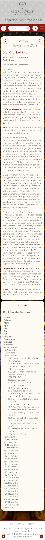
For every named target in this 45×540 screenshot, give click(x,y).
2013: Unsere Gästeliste (19, 404)
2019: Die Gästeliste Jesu (19, 382)
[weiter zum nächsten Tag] (39, 41)
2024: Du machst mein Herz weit (23, 363)
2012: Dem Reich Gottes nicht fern (24, 407)
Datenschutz (29, 524)
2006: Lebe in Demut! (18, 434)
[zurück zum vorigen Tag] (5, 41)
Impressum (15, 524)
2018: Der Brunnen (16, 385)
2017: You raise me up (18, 388)
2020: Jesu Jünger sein (18, 380)
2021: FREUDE (14, 377)
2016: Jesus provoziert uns (20, 391)
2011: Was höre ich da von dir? (22, 410)
